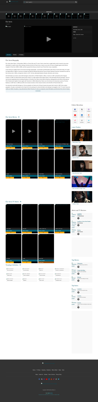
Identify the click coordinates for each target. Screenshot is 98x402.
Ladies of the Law (58, 228)
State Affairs (41, 173)
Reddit (89, 116)
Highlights (49, 11)
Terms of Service (51, 374)
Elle (23, 144)
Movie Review (80, 231)
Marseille (24, 228)
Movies (34, 369)
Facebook (75, 111)
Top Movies (75, 260)
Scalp (24, 258)
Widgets (88, 122)
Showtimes (48, 369)
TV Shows (39, 369)
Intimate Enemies (58, 173)
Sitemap (45, 374)
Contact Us (41, 374)
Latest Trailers (76, 127)
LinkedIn (82, 116)
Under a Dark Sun (42, 228)
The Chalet (8, 228)
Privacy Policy (59, 374)
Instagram (88, 111)
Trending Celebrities (12, 265)
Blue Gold (41, 258)
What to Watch (54, 369)
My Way (40, 144)
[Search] (76, 2)
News (63, 369)
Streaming (43, 369)
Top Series (75, 285)
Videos (59, 369)
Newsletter (82, 122)
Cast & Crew (41, 262)
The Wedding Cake (26, 173)
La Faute (8, 258)
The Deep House (9, 144)
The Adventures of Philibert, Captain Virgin (62, 144)
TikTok (75, 122)
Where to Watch (9, 175)
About (37, 374)
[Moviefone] (14, 2)
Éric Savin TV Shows (12, 202)
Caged (7, 173)
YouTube (75, 116)
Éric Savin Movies (11, 117)
